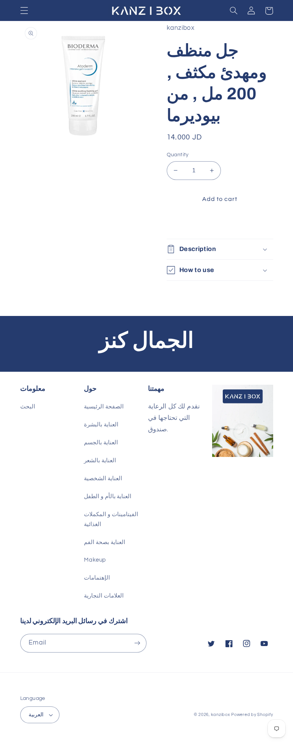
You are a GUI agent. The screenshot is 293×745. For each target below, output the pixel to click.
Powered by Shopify (252, 715)
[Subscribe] (137, 643)
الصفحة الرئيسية (104, 407)
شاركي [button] (184, 224)
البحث (27, 407)
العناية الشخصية (103, 478)
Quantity (178, 154)
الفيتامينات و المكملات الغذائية (111, 519)
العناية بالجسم (101, 442)
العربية (36, 714)
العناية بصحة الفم (104, 542)
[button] (24, 10)
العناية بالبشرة (101, 425)
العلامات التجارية (104, 596)
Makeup (95, 560)
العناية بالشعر (100, 460)
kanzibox (220, 715)
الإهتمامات (97, 578)
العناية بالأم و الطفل (107, 496)
